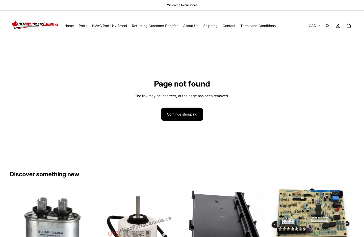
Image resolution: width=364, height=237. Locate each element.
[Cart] (348, 25)
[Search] (327, 25)
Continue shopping (182, 114)
